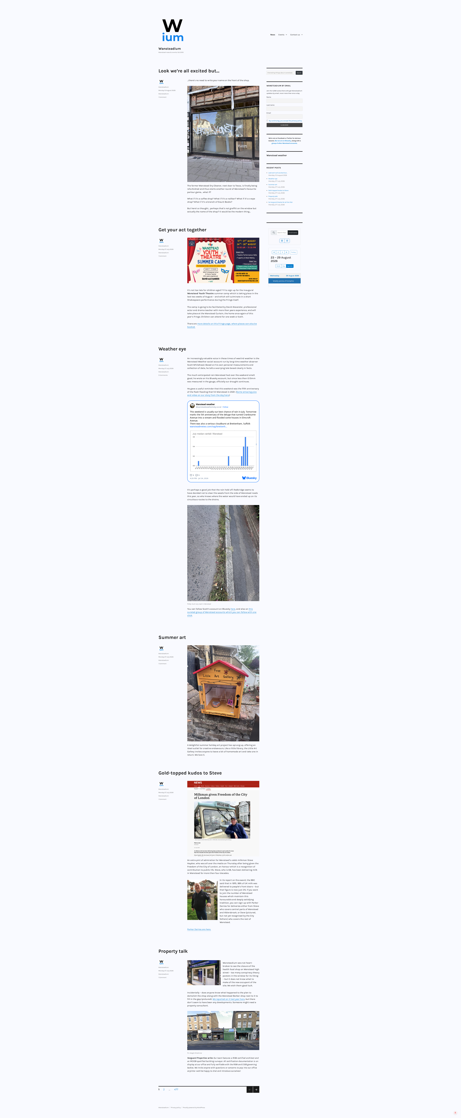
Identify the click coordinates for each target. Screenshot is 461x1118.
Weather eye (172, 349)
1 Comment (162, 97)
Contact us (295, 35)
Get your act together (182, 230)
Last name (270, 105)
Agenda (289, 266)
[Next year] (286, 252)
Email (269, 113)
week (278, 266)
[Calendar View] (282, 241)
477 (177, 1089)
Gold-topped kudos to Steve (190, 773)
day (283, 266)
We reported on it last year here (229, 999)
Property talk (173, 951)
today (293, 252)
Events (281, 35)
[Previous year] (274, 252)
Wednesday (274, 276)
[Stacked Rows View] (287, 241)
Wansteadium (169, 49)
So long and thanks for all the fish (280, 202)
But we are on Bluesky (283, 141)
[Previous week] (278, 252)
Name (269, 97)
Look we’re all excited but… (188, 71)
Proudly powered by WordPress (194, 1107)
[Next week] (282, 252)
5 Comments (163, 375)
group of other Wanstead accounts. (284, 143)
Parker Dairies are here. (199, 929)
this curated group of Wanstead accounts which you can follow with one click (221, 612)
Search (299, 73)
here (233, 609)
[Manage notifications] (455, 1113)
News (272, 35)
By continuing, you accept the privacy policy (285, 121)
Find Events (293, 232)
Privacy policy (176, 1107)
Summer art (172, 637)
